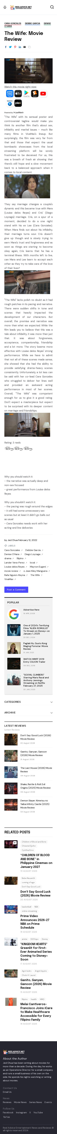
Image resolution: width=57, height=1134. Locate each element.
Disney (45, 939)
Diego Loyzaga (32, 554)
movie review (11, 571)
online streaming (29, 911)
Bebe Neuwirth (28, 878)
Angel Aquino (41, 971)
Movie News (20, 1102)
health (34, 999)
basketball (26, 907)
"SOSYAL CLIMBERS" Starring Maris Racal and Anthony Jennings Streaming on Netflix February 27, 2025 (36, 680)
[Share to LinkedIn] (20, 47)
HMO (42, 999)
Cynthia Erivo (28, 850)
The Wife (35, 575)
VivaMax (8, 579)
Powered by (8, 112)
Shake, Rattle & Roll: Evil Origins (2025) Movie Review (35, 786)
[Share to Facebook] (5, 47)
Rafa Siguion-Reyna (14, 575)
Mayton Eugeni (38, 566)
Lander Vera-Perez (14, 562)
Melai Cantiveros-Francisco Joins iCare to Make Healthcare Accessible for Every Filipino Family (36, 1012)
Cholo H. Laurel (29, 975)
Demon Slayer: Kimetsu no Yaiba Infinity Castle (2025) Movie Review (34, 804)
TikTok (6, 1117)
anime (24, 939)
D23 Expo (35, 939)
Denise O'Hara (11, 554)
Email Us (7, 1092)
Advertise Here (31, 609)
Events (48, 1102)
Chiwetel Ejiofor (29, 846)
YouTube (38, 1112)
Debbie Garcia (32, 24)
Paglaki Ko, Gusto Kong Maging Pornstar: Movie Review (35, 646)
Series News (35, 1102)
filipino (20, 558)
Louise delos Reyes (14, 566)
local (32, 562)
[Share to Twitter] (10, 47)
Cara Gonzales (12, 24)
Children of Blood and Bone (34, 842)
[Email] (24, 47)
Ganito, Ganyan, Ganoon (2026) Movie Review (33, 753)
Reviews (7, 1102)
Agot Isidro (27, 971)
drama (7, 558)
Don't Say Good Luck (31, 886)
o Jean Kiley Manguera (35, 571)
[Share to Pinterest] (15, 47)
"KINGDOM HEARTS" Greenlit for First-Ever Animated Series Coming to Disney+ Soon (36, 952)
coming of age (28, 882)
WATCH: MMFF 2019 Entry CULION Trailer (34, 660)
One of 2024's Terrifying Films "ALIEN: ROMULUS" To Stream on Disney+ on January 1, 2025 (36, 629)
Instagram (21, 1112)
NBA (36, 907)
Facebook (8, 1112)
